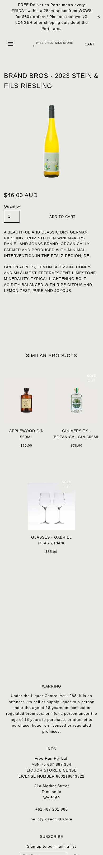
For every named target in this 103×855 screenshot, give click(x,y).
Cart (90, 44)
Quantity (12, 206)
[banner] (53, 43)
